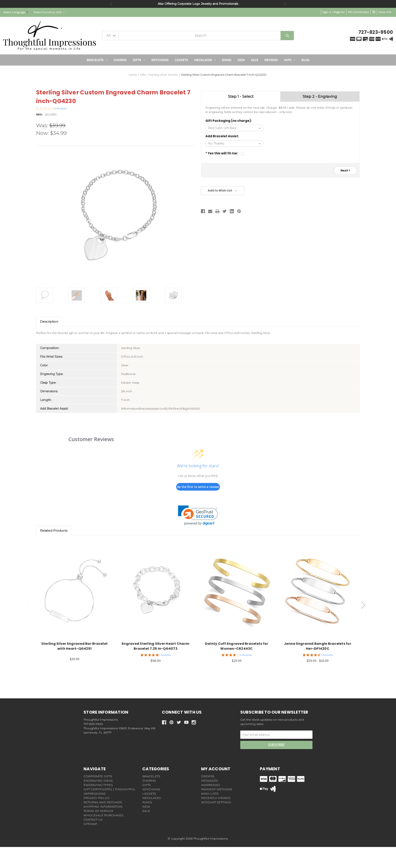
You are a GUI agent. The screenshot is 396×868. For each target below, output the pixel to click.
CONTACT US (93, 819)
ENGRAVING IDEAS (98, 780)
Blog (305, 60)
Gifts (137, 60)
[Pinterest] (239, 211)
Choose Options (77, 592)
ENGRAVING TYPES (98, 785)
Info (287, 60)
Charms (120, 60)
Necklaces (203, 60)
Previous (111, 4)
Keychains (160, 60)
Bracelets (95, 60)
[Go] (287, 35)
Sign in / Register (333, 12)
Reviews (271, 60)
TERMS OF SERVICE (98, 811)
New (241, 60)
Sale (254, 60)
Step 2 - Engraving (320, 96)
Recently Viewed (216, 798)
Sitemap (90, 824)
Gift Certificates (358, 12)
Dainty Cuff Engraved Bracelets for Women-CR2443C (236, 646)
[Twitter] (225, 211)
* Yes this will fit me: (221, 153)
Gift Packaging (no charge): (228, 121)
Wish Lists (209, 793)
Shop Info (384, 12)
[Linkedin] (232, 211)
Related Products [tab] (53, 530)
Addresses (210, 785)
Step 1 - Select (241, 96)
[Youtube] (186, 722)
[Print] (217, 211)
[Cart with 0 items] (374, 12)
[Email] (210, 211)
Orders (207, 776)
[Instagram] (194, 722)
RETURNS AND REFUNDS (103, 802)
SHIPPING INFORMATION (103, 806)
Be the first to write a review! (198, 487)
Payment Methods (216, 789)
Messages (209, 780)
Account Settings (216, 802)
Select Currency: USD (48, 12)
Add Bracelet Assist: (222, 136)
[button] (198, 515)
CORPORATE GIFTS (98, 776)
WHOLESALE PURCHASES (103, 815)
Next (285, 4)
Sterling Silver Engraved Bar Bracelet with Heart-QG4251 (74, 646)
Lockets (181, 60)
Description (49, 321)
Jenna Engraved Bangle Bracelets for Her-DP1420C (317, 646)
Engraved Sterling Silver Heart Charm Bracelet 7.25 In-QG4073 (155, 646)
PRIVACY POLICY (97, 798)
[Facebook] (203, 211)
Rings (226, 60)
